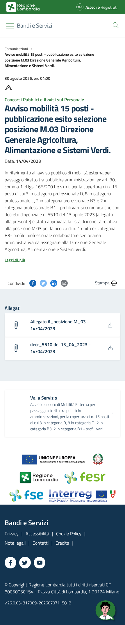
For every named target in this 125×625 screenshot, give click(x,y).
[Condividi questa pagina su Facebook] (32, 282)
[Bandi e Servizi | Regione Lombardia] (23, 7)
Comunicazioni (16, 49)
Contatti (41, 542)
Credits (62, 542)
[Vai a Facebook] (10, 562)
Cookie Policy (68, 533)
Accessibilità (37, 533)
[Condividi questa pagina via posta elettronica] (64, 282)
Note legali (15, 542)
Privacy (12, 533)
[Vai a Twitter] (25, 562)
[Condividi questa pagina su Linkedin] (53, 282)
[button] (114, 24)
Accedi (91, 7)
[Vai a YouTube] (39, 562)
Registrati (109, 7)
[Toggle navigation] (10, 26)
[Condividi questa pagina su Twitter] (43, 282)
